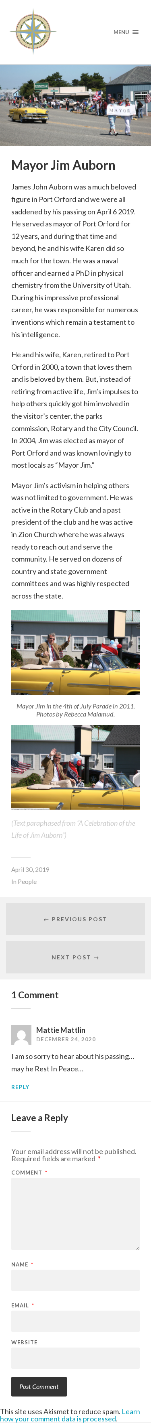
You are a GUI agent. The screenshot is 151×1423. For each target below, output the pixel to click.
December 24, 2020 (66, 1039)
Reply (20, 1087)
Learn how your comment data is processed (70, 1415)
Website (24, 1342)
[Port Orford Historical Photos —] (76, 32)
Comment (29, 1172)
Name (22, 1264)
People (27, 881)
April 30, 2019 (30, 869)
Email (22, 1305)
